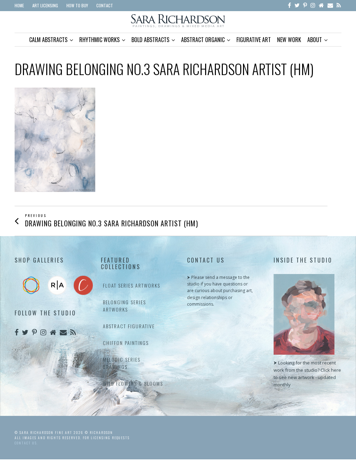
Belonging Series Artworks (124, 305)
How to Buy (77, 5)
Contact (104, 5)
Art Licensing (45, 5)
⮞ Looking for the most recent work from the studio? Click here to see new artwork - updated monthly (307, 373)
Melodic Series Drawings (121, 363)
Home (19, 5)
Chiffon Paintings (126, 342)
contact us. (26, 442)
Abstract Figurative (129, 326)
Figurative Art (253, 39)
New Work (289, 39)
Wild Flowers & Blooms (133, 383)
